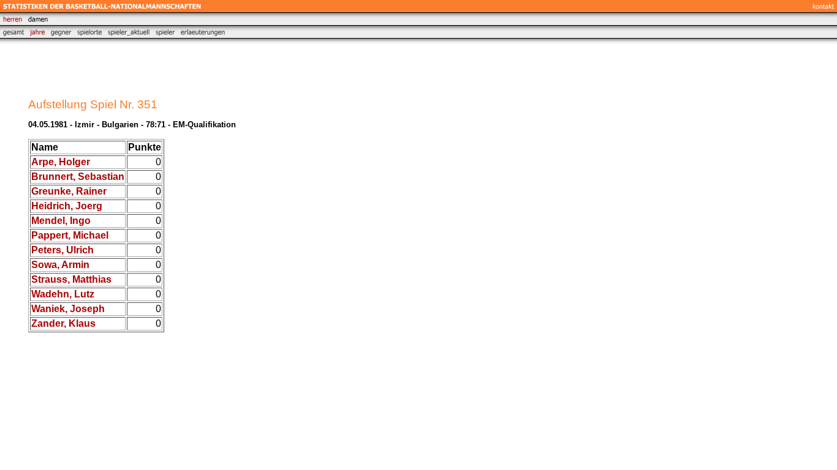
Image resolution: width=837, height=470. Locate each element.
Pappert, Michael (69, 235)
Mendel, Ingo (61, 220)
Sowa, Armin (60, 264)
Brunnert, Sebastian (77, 176)
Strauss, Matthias (71, 279)
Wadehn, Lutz (62, 294)
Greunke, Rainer (69, 191)
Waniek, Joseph (68, 309)
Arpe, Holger (60, 162)
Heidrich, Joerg (66, 206)
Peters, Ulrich (62, 250)
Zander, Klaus (63, 323)
